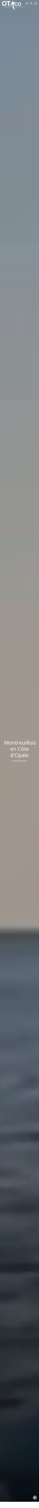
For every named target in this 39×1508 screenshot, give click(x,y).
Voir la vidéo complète (35, 1498)
